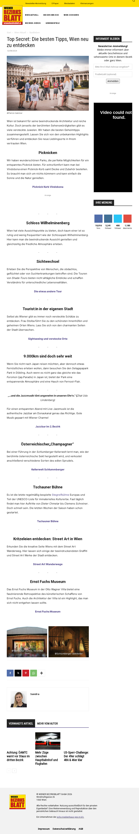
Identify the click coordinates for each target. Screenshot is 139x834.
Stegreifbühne (60, 494)
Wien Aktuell (20, 32)
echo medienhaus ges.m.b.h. (70, 817)
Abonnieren (127, 217)
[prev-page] (9, 771)
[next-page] (14, 771)
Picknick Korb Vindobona (47, 186)
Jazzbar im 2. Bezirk (47, 426)
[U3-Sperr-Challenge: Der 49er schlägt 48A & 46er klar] (76, 740)
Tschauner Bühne (47, 521)
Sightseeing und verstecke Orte (47, 338)
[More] (41, 673)
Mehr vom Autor (47, 723)
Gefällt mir (98, 217)
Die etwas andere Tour (48, 291)
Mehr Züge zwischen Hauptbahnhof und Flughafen (46, 758)
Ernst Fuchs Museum (48, 611)
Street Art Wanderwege (48, 564)
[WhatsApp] (33, 673)
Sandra (34, 694)
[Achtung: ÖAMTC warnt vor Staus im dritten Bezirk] (19, 740)
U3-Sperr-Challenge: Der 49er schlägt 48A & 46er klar (76, 756)
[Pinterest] (25, 673)
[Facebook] (10, 673)
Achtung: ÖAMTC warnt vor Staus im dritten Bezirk (18, 756)
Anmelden (112, 81)
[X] (18, 673)
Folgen (108, 216)
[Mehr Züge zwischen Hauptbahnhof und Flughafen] (47, 740)
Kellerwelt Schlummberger (47, 469)
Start (9, 32)
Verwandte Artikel (21, 723)
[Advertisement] (47, 202)
